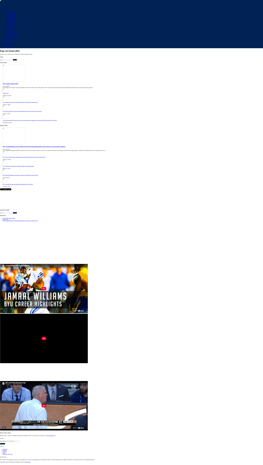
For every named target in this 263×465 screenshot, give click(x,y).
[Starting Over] (5, 91)
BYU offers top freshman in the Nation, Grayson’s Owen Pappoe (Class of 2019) (20, 175)
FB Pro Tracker (11, 24)
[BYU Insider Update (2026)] (14, 81)
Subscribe (5, 47)
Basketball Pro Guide (10, 41)
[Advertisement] (25, 4)
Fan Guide (7, 40)
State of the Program (9, 37)
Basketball (5, 27)
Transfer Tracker (11, 25)
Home (4, 9)
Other (4, 453)
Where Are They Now (13, 36)
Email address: (3, 441)
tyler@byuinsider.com (50, 435)
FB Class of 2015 (12, 19)
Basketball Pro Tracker (13, 35)
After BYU (7, 22)
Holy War (5, 451)
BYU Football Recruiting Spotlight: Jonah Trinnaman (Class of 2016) (18, 184)
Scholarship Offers (12, 13)
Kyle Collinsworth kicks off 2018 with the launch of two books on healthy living (20, 102)
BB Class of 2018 (12, 31)
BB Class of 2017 (12, 32)
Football (4, 10)
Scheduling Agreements (10, 26)
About (4, 43)
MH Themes (27, 462)
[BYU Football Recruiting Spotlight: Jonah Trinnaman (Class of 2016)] (5, 182)
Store (6, 42)
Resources (5, 39)
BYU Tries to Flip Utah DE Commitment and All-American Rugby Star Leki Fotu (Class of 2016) (24, 157)
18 (9, 149)
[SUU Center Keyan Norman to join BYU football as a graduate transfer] (5, 163)
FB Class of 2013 (12, 21)
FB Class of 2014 (12, 20)
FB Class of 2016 (12, 18)
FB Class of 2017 (12, 16)
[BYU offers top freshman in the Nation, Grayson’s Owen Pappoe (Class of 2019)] (5, 172)
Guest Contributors (9, 45)
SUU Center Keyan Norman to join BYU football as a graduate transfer (18, 166)
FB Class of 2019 (12, 14)
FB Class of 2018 (12, 15)
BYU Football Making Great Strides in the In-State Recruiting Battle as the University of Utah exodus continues (34, 146)
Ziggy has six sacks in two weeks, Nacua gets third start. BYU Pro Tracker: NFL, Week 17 (22, 111)
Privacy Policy (8, 46)
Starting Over (6, 93)
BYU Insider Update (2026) (10, 83)
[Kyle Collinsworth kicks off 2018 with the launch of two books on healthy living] (5, 100)
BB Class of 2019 (12, 30)
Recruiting (7, 11)
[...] (92, 87)
